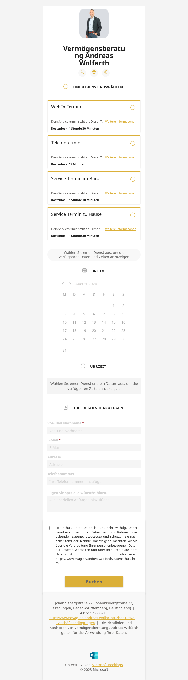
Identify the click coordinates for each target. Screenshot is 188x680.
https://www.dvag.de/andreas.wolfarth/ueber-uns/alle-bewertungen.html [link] (109, 617)
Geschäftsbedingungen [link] (75, 622)
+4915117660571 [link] (92, 613)
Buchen (94, 582)
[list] (94, 171)
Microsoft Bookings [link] (107, 664)
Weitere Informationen (120, 121)
